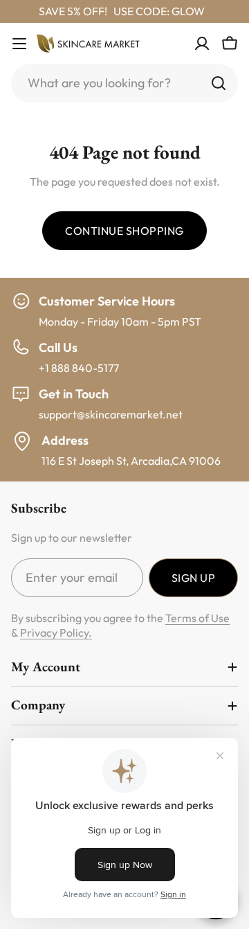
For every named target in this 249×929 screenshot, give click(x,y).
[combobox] (124, 83)
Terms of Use (197, 618)
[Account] (202, 43)
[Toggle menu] (19, 43)
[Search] (218, 83)
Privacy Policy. (56, 632)
